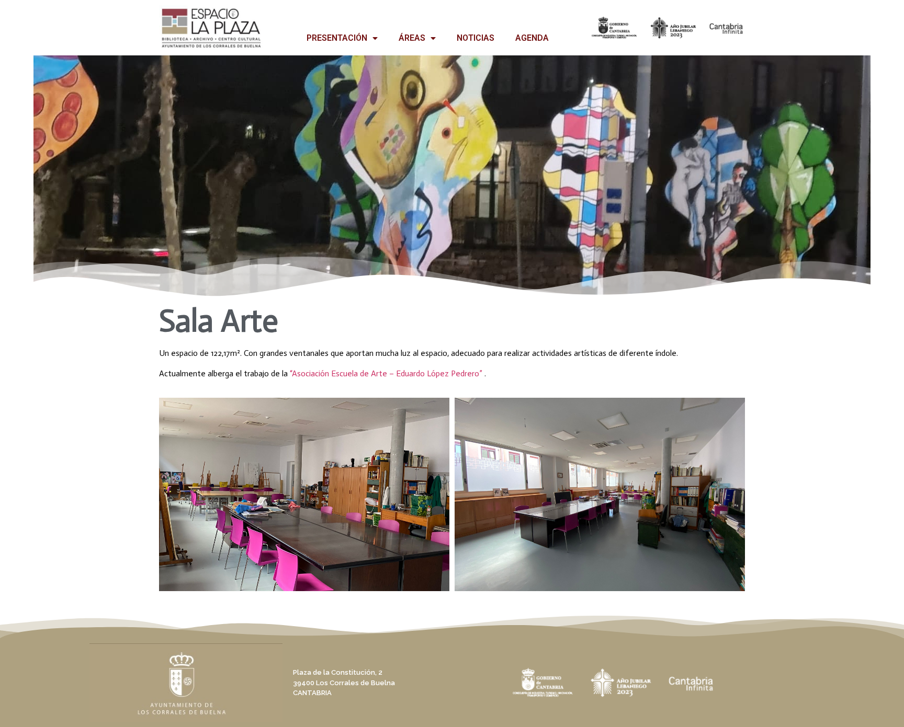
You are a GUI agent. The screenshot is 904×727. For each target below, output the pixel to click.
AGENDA (532, 38)
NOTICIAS (475, 38)
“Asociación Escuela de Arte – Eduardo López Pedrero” (386, 373)
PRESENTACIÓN (337, 38)
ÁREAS (412, 38)
